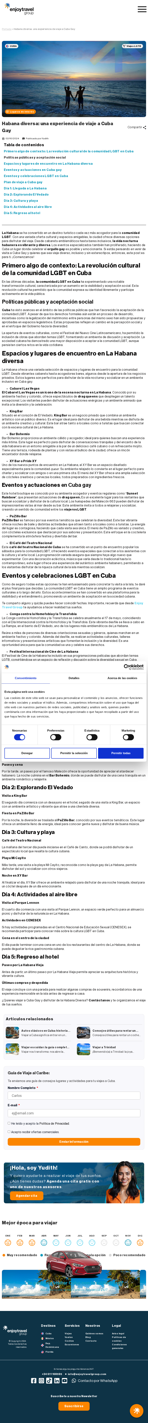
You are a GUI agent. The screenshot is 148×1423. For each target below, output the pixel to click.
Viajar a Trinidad (104, 1047)
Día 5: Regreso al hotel (22, 213)
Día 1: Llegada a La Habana (25, 188)
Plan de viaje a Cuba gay (23, 182)
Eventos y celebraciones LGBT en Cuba (36, 176)
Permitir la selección (74, 753)
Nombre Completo (22, 1088)
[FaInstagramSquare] (41, 1380)
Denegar (27, 753)
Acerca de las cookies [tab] (122, 678)
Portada (6, 29)
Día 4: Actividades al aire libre (28, 206)
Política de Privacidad (54, 1123)
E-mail (13, 1105)
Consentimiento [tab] (25, 678)
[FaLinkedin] (57, 1380)
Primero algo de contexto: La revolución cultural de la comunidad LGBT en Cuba (69, 151)
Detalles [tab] (74, 678)
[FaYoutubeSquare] (64, 1380)
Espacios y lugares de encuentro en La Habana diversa (48, 163)
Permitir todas (120, 753)
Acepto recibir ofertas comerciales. (35, 1132)
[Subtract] (49, 1380)
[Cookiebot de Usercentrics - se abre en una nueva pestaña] (127, 667)
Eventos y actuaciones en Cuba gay (33, 169)
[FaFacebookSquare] (34, 1380)
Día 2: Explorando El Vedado (26, 194)
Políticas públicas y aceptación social (35, 157)
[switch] (55, 737)
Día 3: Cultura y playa (21, 200)
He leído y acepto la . (40, 1123)
